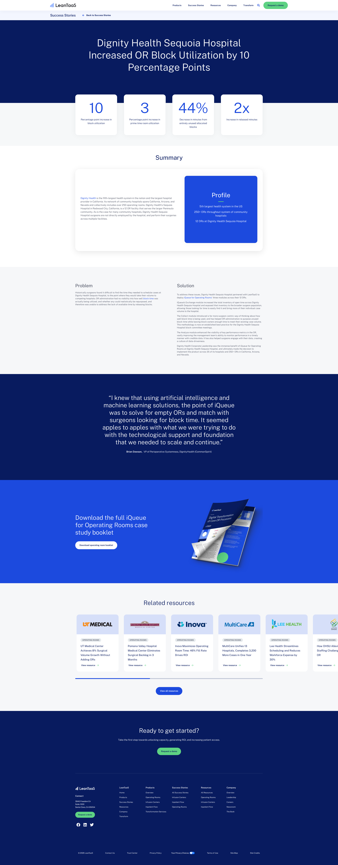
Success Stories (196, 5)
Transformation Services (156, 812)
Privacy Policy (155, 853)
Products (177, 5)
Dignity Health (88, 198)
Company (232, 5)
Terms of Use (212, 853)
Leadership (231, 797)
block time (148, 298)
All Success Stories (180, 793)
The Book (230, 812)
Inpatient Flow (152, 807)
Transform (248, 5)
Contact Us (110, 853)
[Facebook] (78, 825)
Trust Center (132, 853)
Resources (215, 5)
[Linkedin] (85, 825)
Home (122, 793)
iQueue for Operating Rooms (198, 297)
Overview (149, 793)
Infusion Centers (153, 802)
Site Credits (255, 853)
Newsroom (231, 807)
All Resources (207, 793)
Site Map (234, 853)
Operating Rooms (153, 797)
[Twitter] (92, 825)
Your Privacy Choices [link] (180, 853)
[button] (258, 5)
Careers (230, 802)
